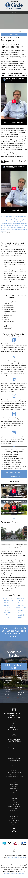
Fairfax (20, 603)
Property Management (14, 760)
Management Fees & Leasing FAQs (14, 776)
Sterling (7, 617)
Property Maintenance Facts (14, 772)
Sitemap (16, 857)
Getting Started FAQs (14, 774)
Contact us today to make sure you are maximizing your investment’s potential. (14, 632)
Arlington (20, 600)
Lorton (8, 608)
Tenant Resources (14, 784)
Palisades (20, 610)
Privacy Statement (13, 749)
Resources (14, 802)
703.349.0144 (14, 1)
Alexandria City (8, 600)
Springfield (20, 615)
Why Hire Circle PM (14, 476)
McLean (7, 610)
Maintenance (14, 786)
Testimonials (14, 824)
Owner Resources (14, 768)
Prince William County (7, 613)
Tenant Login (14, 790)
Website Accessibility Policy (18, 873)
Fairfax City (7, 605)
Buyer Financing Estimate (14, 806)
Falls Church (8, 603)
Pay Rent (14, 792)
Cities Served (23, 857)
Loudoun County (20, 608)
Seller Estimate (14, 808)
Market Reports (14, 810)
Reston (20, 612)
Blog (14, 800)
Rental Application (14, 788)
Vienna (20, 617)
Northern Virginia (8, 598)
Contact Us (14, 822)
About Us (14, 818)
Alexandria (20, 598)
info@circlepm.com (7, 873)
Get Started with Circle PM (14, 472)
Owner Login (14, 770)
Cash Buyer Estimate (14, 804)
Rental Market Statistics (16, 666)
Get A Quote (14, 34)
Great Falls (20, 605)
